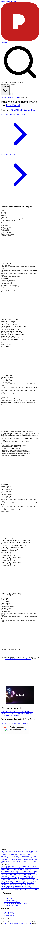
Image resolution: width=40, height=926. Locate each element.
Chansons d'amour (9, 900)
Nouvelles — (9, 861)
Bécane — (17, 854)
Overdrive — (8, 859)
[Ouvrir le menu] (12, 94)
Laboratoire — (8, 856)
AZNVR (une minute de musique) (18, 723)
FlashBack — (8, 851)
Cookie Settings (9, 915)
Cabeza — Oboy (20, 712)
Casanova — (12, 853)
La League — (22, 859)
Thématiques (5, 86)
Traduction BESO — (18, 878)
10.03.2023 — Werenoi (8, 712)
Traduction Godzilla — (28, 879)
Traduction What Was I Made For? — (15, 881)
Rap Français (8, 898)
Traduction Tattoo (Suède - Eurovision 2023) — (22, 888)
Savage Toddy (30, 110)
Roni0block (16, 110)
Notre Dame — (25, 851)
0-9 (37, 889)
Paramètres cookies (10, 914)
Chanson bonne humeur (11, 905)
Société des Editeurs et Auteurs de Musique (18, 659)
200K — (27, 854)
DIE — (5, 863)
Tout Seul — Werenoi (12, 715)
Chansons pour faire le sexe (12, 897)
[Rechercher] (10, 94)
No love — (21, 861)
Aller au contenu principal (8, 1)
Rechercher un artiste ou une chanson (12, 82)
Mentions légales (9, 912)
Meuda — (20, 856)
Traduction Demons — (21, 876)
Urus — (32, 861)
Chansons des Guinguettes (12, 902)
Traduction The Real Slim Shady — (19, 868)
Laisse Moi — (27, 853)
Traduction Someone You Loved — (20, 873)
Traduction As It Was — (17, 884)
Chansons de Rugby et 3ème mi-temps (15, 903)
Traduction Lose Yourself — (12, 866)
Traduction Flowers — (11, 878)
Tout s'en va (4, 723)
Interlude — (25, 858)
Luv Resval (13, 105)
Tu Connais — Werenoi (16, 713)
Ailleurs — (11, 858)
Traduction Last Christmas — (11, 874)
